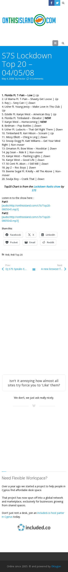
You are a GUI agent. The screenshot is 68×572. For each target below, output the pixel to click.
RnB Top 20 (16, 254)
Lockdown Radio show (47, 186)
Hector (21, 78)
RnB (7, 254)
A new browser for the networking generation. (53, 269)
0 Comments (36, 78)
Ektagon (56, 566)
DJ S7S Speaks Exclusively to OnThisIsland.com (19, 269)
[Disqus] (34, 327)
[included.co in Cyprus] (34, 531)
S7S (34, 190)
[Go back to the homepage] (29, 20)
